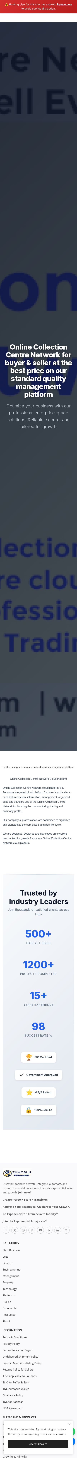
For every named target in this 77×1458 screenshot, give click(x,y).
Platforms (9, 1295)
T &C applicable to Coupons (20, 1376)
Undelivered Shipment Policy (20, 1356)
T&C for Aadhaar (13, 1402)
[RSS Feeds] (66, 1230)
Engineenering (11, 1269)
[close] (69, 1424)
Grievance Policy (13, 1395)
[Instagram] (23, 1230)
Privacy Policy (11, 1343)
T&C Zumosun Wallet (16, 1389)
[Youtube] (40, 1230)
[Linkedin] (57, 1230)
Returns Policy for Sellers (18, 1369)
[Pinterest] (49, 1230)
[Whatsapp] (31, 1230)
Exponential (10, 1308)
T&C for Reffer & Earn (16, 1382)
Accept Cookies (38, 1444)
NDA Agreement (12, 1408)
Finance (7, 1263)
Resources (9, 1314)
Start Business (11, 1250)
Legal (6, 1256)
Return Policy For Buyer (17, 1350)
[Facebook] (6, 1230)
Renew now (64, 4)
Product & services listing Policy (22, 1363)
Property (8, 1282)
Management (11, 1276)
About (6, 1321)
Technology (10, 1289)
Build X (7, 1301)
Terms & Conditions (15, 1337)
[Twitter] (14, 1230)
